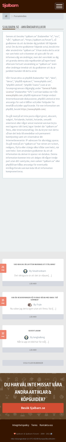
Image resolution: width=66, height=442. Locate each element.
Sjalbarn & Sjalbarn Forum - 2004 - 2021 (33, 433)
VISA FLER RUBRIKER (33, 362)
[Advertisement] (33, 215)
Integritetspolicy (20, 425)
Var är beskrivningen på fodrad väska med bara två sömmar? (34, 298)
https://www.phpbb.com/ (33, 109)
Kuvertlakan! (35, 331)
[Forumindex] (6, 16)
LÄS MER (33, 283)
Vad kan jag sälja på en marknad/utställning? (34, 264)
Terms (34, 425)
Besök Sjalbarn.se (33, 408)
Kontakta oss (46, 425)
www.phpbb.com (14, 95)
